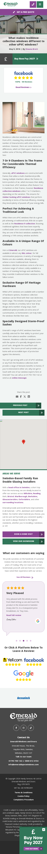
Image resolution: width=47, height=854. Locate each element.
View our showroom (23, 541)
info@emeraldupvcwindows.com (23, 764)
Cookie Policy (23, 796)
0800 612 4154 (31, 761)
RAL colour (27, 253)
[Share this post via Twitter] (24, 397)
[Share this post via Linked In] (29, 397)
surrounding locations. (13, 502)
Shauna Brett (31, 49)
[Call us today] (33, 4)
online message (19, 378)
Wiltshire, (28, 493)
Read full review (13, 615)
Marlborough (21, 496)
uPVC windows (18, 173)
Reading (36, 493)
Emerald (13, 250)
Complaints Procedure (24, 799)
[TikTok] (31, 728)
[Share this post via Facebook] (21, 397)
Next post (23, 412)
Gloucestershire (10, 499)
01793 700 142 (15, 761)
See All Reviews (23, 577)
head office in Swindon (19, 487)
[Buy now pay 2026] (33, 840)
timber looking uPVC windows (16, 197)
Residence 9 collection (24, 223)
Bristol (11, 496)
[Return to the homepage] (11, 4)
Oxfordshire (24, 499)
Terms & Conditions (23, 792)
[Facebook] (16, 728)
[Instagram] (24, 728)
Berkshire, (33, 496)
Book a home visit (23, 534)
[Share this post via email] (17, 397)
